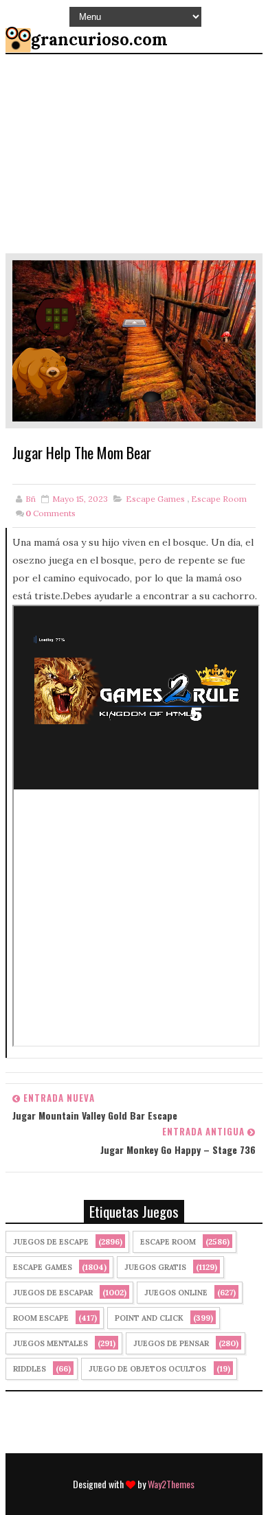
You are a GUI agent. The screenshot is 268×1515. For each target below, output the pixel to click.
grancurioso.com (99, 39)
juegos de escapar (53, 1292)
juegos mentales (50, 1343)
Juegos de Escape (51, 1242)
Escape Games (155, 499)
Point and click (149, 1318)
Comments (50, 513)
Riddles (29, 1369)
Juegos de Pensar (171, 1343)
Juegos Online (176, 1292)
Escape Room (219, 499)
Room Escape (41, 1318)
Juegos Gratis (155, 1267)
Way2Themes (171, 1484)
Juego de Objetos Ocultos (147, 1369)
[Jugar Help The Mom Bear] (134, 340)
